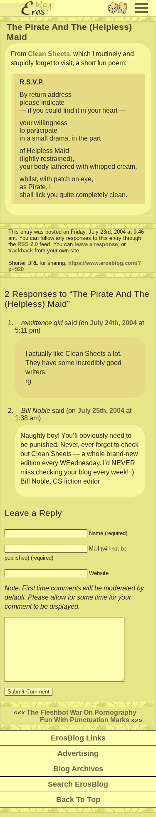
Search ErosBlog (78, 784)
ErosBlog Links (78, 738)
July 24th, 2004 (113, 322)
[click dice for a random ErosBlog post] (120, 13)
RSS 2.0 (27, 244)
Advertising (78, 753)
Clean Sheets (49, 53)
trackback (20, 250)
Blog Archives (78, 769)
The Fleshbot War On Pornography (81, 712)
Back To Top (78, 799)
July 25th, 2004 (100, 410)
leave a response (96, 244)
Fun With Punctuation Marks (84, 719)
